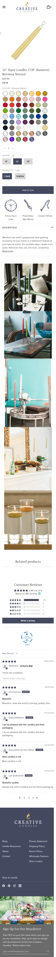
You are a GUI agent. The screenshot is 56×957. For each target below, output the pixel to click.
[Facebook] (3, 885)
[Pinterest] (9, 885)
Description (9, 227)
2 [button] (24, 797)
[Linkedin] (20, 885)
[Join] (46, 951)
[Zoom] (9, 58)
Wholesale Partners (38, 856)
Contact (6, 856)
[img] (5, 82)
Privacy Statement (38, 841)
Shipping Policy (37, 846)
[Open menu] (6, 7)
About (5, 851)
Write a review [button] (28, 620)
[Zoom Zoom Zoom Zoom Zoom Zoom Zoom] (28, 40)
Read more (7, 251)
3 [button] (29, 797)
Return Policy (36, 851)
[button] (15, 600)
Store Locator (36, 861)
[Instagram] (14, 885)
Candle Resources (11, 846)
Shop (4, 841)
